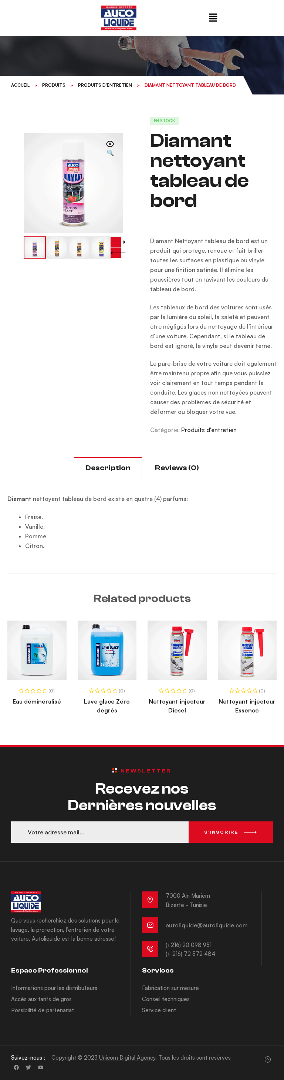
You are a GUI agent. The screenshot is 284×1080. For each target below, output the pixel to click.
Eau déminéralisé (37, 701)
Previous (115, 252)
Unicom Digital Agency (127, 1057)
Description (108, 467)
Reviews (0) (177, 467)
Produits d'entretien (209, 429)
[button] (213, 18)
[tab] (108, 468)
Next (115, 241)
